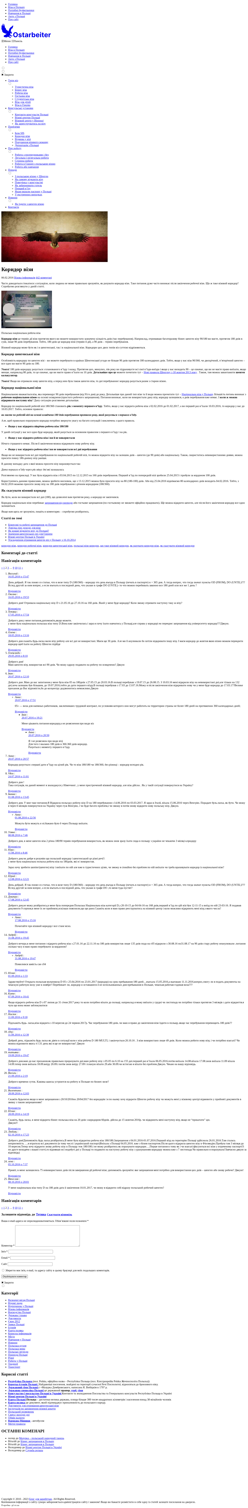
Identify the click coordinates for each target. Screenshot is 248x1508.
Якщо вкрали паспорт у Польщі (33, 191)
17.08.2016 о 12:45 (18, 899)
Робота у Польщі (17, 1360)
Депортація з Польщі (27, 145)
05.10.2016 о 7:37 (18, 1164)
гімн (80, 1390)
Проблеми (14, 126)
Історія (12, 1327)
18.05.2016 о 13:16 (18, 635)
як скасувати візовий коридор (177, 545)
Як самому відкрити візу (29, 179)
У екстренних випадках (28, 194)
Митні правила (16, 1423)
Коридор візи (22, 136)
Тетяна (41, 1214)
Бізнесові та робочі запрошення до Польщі (32, 524)
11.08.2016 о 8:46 (17, 852)
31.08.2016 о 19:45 (18, 937)
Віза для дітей (23, 102)
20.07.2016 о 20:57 (18, 758)
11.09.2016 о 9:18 (17, 1017)
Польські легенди (18, 1351)
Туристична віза (24, 86)
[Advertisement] (124, 1476)
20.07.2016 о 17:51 (25, 700)
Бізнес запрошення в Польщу (37, 1441)
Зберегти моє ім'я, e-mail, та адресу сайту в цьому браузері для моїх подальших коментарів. (57, 1270)
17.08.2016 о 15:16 (25, 920)
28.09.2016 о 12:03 (18, 1093)
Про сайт (13, 19)
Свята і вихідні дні (19, 1414)
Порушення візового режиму (31, 142)
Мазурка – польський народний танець (41, 1438)
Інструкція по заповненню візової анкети (32, 1408)
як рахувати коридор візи (144, 545)
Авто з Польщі (16, 16)
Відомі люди (15, 1303)
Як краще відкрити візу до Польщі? (28, 530)
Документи (14, 1318)
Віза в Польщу (16, 7)
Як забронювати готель (28, 185)
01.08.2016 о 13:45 (18, 797)
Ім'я (4, 1251)
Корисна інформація (19, 1333)
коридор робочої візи (29, 545)
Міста (11, 1336)
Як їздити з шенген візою (29, 204)
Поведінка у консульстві (29, 182)
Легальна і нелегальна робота (32, 157)
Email (5, 1257)
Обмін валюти (16, 1417)
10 (16, 567)
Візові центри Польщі (27, 117)
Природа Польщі (17, 1354)
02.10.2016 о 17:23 (18, 1134)
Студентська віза (24, 99)
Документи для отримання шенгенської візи (33, 1405)
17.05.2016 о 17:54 (18, 614)
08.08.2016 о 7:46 (18, 835)
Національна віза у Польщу (197, 394)
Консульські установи (20, 108)
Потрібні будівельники (21, 10)
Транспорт (14, 1367)
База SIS (19, 133)
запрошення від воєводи (59, 502)
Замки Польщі (16, 1324)
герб (73, 1390)
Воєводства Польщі (19, 1312)
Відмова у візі (23, 139)
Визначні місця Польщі (21, 1300)
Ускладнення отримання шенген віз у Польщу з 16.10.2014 (42, 540)
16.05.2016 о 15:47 (18, 576)
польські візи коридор (86, 545)
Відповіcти (14, 591)
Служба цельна (34, 1450)
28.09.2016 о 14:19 (18, 1114)
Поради (12, 169)
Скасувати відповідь (59, 1214)
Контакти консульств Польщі (31, 114)
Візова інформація (24, 277)
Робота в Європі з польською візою (35, 163)
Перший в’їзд (22, 188)
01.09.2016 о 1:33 (18, 976)
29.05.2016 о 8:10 (18, 655)
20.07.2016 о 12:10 (18, 676)
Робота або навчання (27, 166)
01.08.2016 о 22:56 (25, 817)
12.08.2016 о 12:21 (18, 879)
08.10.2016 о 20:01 (18, 1182)
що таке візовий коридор (114, 545)
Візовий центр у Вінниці (29, 120)
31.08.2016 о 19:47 (25, 958)
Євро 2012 (14, 1321)
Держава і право (17, 1315)
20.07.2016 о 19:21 (32, 717)
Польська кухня (17, 1345)
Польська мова (16, 1348)
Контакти (13, 207)
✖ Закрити (7, 74)
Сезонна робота (24, 160)
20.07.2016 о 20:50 (38, 735)
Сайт (4, 1264)
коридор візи (8, 545)
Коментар (8, 1245)
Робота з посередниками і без (32, 154)
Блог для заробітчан (40, 1499)
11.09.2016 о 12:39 (18, 1034)
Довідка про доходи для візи (24, 527)
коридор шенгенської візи (57, 545)
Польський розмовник (21, 1411)
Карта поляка (15, 1330)
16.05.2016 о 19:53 (18, 597)
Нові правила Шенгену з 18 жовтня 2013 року (170, 372)
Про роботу (14, 148)
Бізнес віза (21, 89)
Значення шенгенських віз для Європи (30, 533)
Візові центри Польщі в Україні (26, 536)
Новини (12, 197)
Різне (11, 1357)
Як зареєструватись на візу (30, 123)
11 (19, 567)
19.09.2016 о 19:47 (18, 1055)
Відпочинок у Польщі (20, 1306)
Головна (13, 4)
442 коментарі (44, 277)
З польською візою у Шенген (31, 176)
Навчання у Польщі (19, 1339)
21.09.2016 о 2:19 (18, 1075)
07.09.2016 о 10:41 (18, 996)
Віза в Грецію (22, 105)
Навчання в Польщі (19, 13)
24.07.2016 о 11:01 (18, 776)
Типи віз (13, 80)
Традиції (13, 1363)
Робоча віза (21, 92)
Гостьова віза (22, 96)
